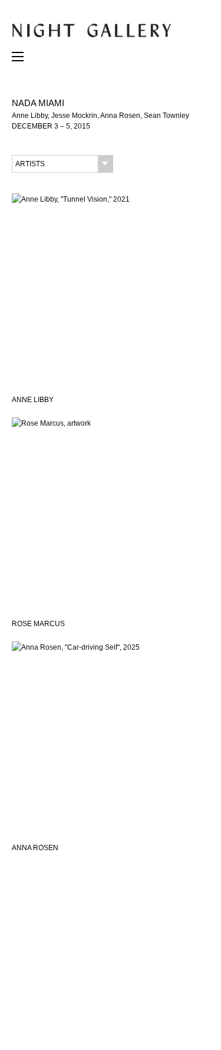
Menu (18, 59)
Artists (30, 164)
